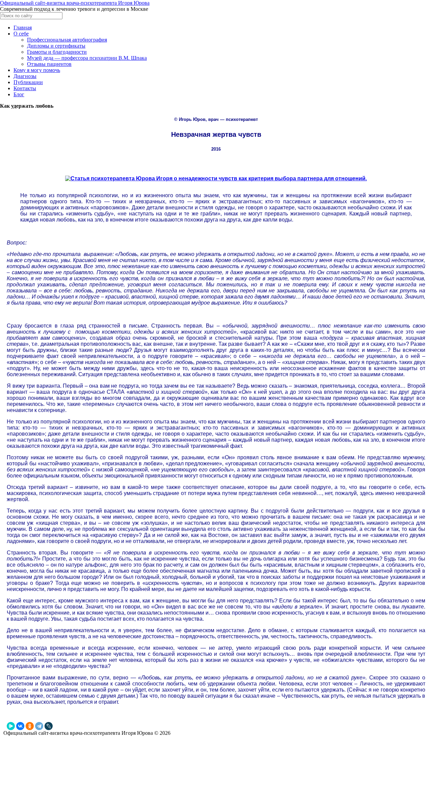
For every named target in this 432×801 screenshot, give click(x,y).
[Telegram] (39, 726)
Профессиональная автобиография (67, 40)
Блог (19, 94)
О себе (21, 33)
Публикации (28, 82)
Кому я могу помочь (37, 70)
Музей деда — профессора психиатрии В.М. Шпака (87, 58)
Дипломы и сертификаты (56, 46)
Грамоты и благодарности (57, 52)
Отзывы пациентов (49, 64)
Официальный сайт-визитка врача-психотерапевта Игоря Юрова (75, 3)
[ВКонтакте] (20, 726)
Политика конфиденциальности (35, 766)
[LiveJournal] (49, 726)
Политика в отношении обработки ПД (41, 773)
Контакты (25, 88)
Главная (23, 27)
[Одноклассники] (30, 726)
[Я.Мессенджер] (11, 726)
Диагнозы (25, 76)
